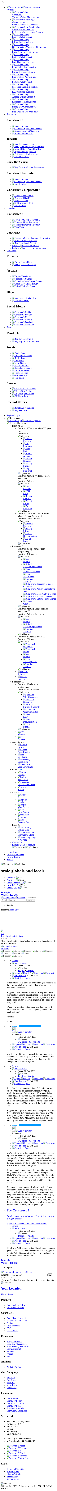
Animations (27, 355)
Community (12, 250)
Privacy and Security (31, 225)
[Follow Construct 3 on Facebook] (23, 322)
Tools (21, 378)
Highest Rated (27, 393)
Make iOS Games (44, 596)
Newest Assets (29, 388)
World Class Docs (29, 240)
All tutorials (23, 156)
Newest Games (26, 279)
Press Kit (11, 1382)
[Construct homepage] (24, 7)
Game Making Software (17, 1305)
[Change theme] (25, 847)
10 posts (30, 970)
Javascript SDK (26, 203)
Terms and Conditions (16, 1469)
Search (10, 859)
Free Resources (31, 222)
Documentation (13, 1325)
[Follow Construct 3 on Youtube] (22, 315)
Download (28, 195)
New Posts (24, 300)
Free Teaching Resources (18, 1346)
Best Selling (26, 391)
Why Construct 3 (14, 1341)
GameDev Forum (14, 1401)
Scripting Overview (30, 131)
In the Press (12, 1385)
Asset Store (17, 742)
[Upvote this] (21, 973)
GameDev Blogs (14, 1406)
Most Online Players (29, 284)
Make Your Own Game (17, 1321)
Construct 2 (30, 637)
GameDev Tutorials (15, 1403)
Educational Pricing (27, 243)
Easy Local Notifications (12, 936)
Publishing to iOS (28, 151)
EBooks (23, 358)
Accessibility (12, 1476)
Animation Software (15, 1307)
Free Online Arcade (15, 1408)
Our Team (11, 1380)
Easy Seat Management (17, 1344)
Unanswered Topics (15, 854)
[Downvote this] (43, 973)
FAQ (21, 227)
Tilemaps (22, 375)
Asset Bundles (27, 408)
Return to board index (22, 1272)
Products (10, 10)
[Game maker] (24, 420)
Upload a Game (28, 286)
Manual (24, 126)
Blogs (15, 825)
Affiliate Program (14, 1367)
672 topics (22, 1042)
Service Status (13, 1479)
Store (9, 327)
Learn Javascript (14, 1349)
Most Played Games (33, 281)
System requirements (32, 128)
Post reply (5, 892)
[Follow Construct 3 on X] (19, 317)
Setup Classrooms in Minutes (37, 238)
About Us (11, 1377)
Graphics (24, 365)
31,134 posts (34, 1042)
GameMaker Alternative (17, 1318)
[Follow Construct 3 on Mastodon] (23, 324)
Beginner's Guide (26, 144)
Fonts (21, 360)
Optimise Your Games (46, 599)
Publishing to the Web (34, 146)
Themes (24, 373)
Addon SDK (27, 133)
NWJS (27, 198)
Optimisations (31, 154)
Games (23, 363)
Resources (11, 114)
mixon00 (5, 948)
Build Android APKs (31, 149)
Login (17, 415)
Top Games (26, 276)
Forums (15, 769)
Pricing (10, 1323)
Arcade (15, 792)
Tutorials (22, 184)
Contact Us (17, 842)
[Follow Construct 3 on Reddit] (21, 312)
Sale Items (23, 410)
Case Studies (12, 1330)
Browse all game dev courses (31, 167)
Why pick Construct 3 (30, 220)
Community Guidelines (17, 1411)
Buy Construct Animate (28, 341)
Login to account (27, 845)
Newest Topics (29, 264)
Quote (27, 978)
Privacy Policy (13, 1471)
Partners (10, 1351)
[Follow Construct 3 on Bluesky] (22, 320)
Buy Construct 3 (25, 339)
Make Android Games (46, 594)
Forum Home (26, 262)
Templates (25, 370)
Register (10, 415)
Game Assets (12, 1398)
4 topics (21, 970)
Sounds (28, 368)
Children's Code (14, 1474)
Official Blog (30, 298)
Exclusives (23, 396)
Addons (23, 353)
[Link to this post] (19, 975)
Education (11, 208)
